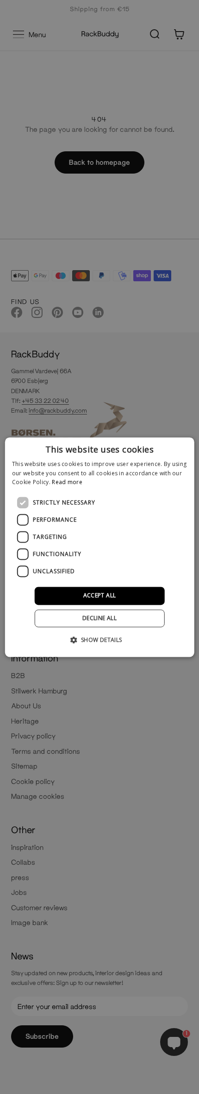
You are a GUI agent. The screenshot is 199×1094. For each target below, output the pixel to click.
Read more (67, 482)
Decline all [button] (99, 618)
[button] (99, 639)
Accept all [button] (99, 596)
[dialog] (99, 547)
